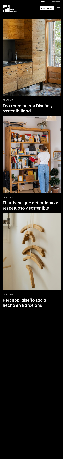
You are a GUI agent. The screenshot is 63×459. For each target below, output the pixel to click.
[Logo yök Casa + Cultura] (10, 8)
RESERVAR (46, 8)
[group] (32, 66)
